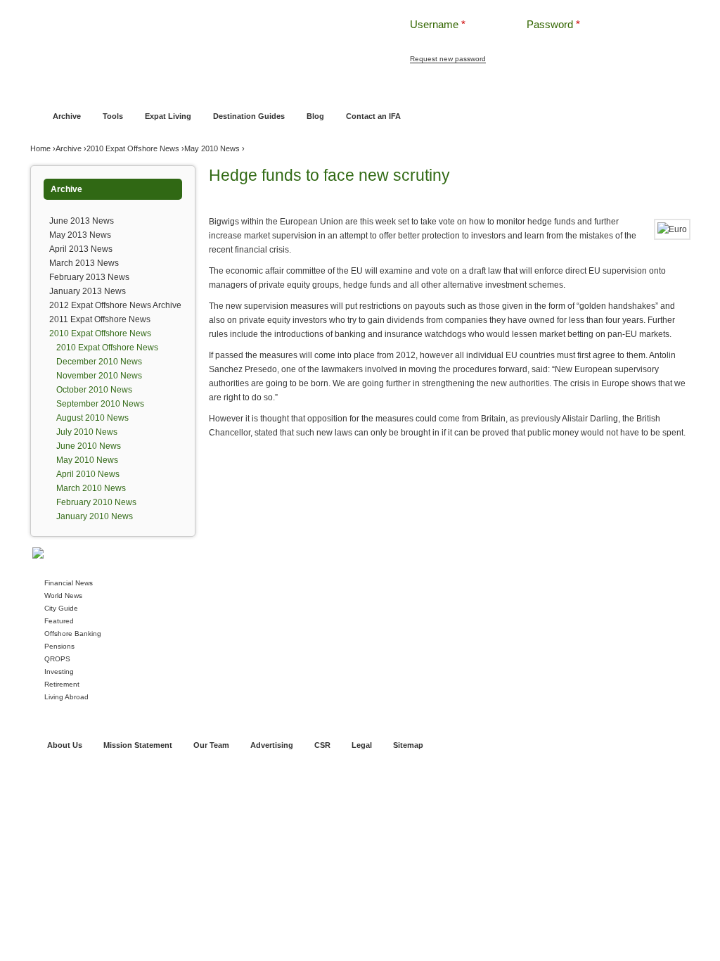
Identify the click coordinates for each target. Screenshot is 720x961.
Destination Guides (249, 116)
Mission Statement (137, 745)
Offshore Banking (176, 89)
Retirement (61, 684)
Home (50, 89)
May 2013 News (80, 235)
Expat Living (168, 116)
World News (63, 595)
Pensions (59, 646)
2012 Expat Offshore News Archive (115, 305)
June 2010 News (88, 446)
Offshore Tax (538, 89)
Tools (113, 116)
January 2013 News (87, 291)
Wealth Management (397, 89)
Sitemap (408, 745)
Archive (67, 116)
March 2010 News (91, 488)
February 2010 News (96, 502)
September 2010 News (100, 404)
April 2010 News (88, 474)
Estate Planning (474, 89)
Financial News (68, 583)
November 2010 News (99, 376)
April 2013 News (80, 249)
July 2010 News (86, 432)
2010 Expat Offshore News (132, 148)
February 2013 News (89, 277)
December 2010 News (99, 362)
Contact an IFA (373, 116)
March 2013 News (84, 263)
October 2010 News (94, 390)
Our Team (211, 745)
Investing (59, 671)
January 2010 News (94, 516)
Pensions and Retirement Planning (284, 89)
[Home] (197, 35)
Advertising (271, 745)
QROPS (57, 659)
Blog (315, 116)
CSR (322, 745)
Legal (362, 745)
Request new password (448, 59)
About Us (64, 745)
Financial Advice (102, 89)
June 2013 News (81, 221)
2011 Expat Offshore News (99, 319)
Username (437, 24)
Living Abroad (66, 697)
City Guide (61, 608)
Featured (59, 621)
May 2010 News (212, 148)
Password (553, 24)
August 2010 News (92, 418)
